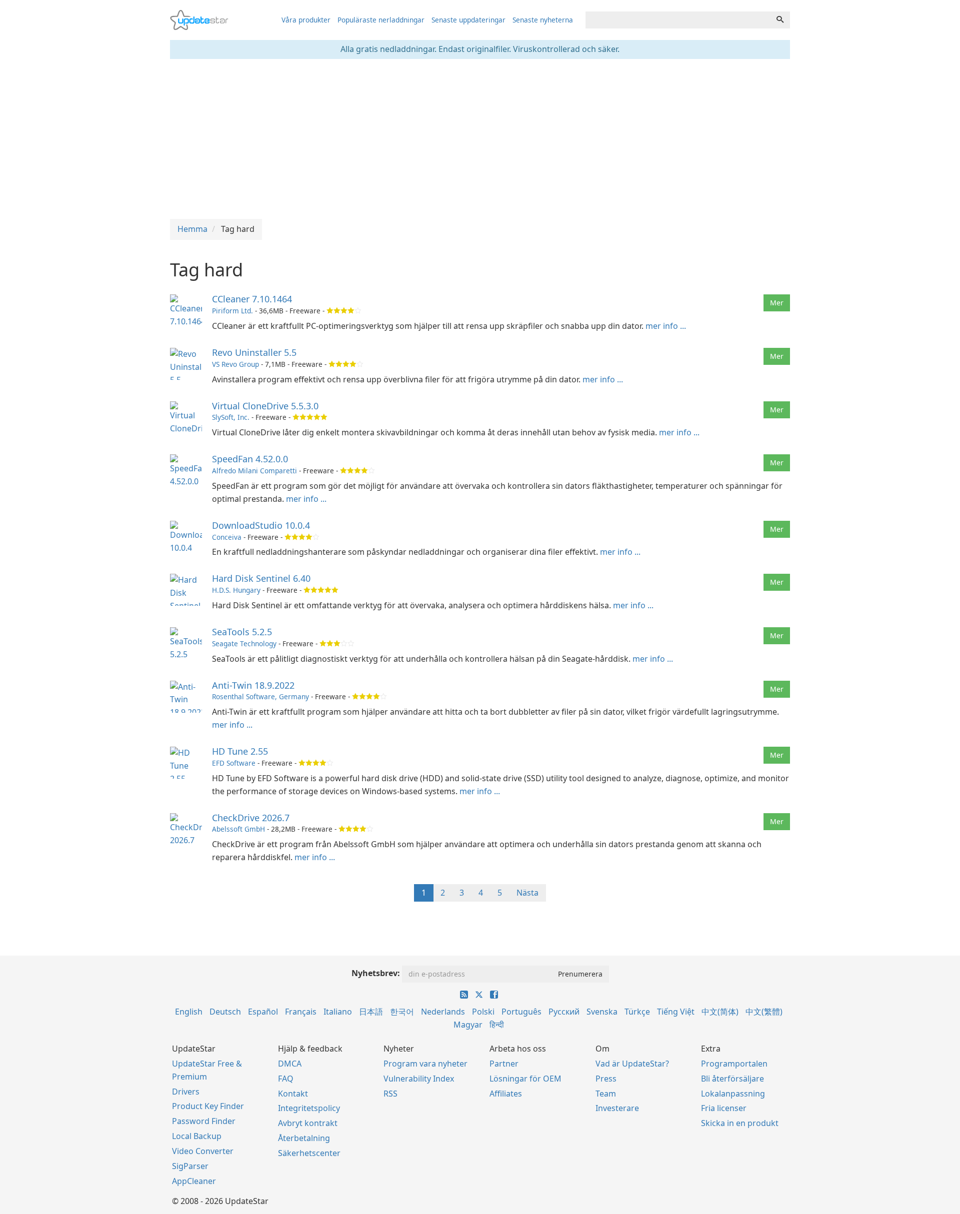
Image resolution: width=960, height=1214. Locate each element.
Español (263, 1011)
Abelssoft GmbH (238, 829)
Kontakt (293, 1093)
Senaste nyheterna (542, 19)
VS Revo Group (235, 364)
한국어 (402, 1011)
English (188, 1011)
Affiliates (506, 1093)
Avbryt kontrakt (308, 1123)
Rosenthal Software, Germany (260, 696)
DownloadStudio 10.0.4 (261, 525)
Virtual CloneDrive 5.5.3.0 (265, 406)
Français (300, 1011)
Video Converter (203, 1151)
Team (606, 1093)
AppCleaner (194, 1181)
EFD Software (234, 763)
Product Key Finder (208, 1106)
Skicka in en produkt (739, 1123)
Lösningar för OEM (526, 1078)
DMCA (290, 1063)
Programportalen (734, 1063)
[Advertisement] (480, 139)
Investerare (617, 1108)
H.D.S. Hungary (236, 590)
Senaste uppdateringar (469, 19)
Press (606, 1078)
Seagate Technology (244, 643)
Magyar (468, 1024)
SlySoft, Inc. (231, 417)
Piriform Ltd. (232, 310)
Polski (483, 1011)
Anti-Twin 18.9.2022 (253, 685)
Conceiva (227, 537)
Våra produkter (306, 19)
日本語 (371, 1011)
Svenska (602, 1011)
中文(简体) (720, 1011)
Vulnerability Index (419, 1078)
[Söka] (780, 19)
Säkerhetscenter (309, 1153)
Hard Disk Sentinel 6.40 (261, 578)
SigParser (190, 1166)
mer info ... (666, 325)
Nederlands (443, 1011)
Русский (564, 1011)
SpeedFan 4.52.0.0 (250, 459)
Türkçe (637, 1011)
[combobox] (678, 19)
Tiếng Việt (675, 1011)
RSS (391, 1093)
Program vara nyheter (426, 1063)
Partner (504, 1063)
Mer (777, 302)
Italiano (338, 1011)
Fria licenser (723, 1108)
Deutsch (225, 1011)
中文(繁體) (764, 1011)
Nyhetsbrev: (376, 973)
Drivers (186, 1091)
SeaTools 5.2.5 (242, 632)
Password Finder (204, 1121)
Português (522, 1011)
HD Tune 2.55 (240, 751)
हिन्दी (497, 1024)
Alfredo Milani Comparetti (254, 470)
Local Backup (197, 1136)
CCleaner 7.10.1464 (252, 299)
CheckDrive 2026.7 (251, 818)
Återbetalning (304, 1138)
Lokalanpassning (733, 1093)
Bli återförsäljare (732, 1078)
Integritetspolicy (309, 1108)
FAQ (286, 1078)
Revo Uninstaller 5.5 (254, 352)
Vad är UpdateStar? (632, 1063)
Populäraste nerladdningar (381, 19)
